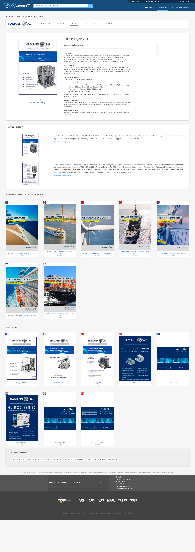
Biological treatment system (109, 459)
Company (45, 23)
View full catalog (39, 103)
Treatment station (18, 459)
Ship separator (92, 459)
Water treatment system (53, 459)
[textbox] (60, 6)
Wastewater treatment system (74, 459)
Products (149, 7)
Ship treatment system (35, 459)
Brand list (119, 477)
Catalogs (162, 7)
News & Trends (182, 7)
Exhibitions (108, 23)
